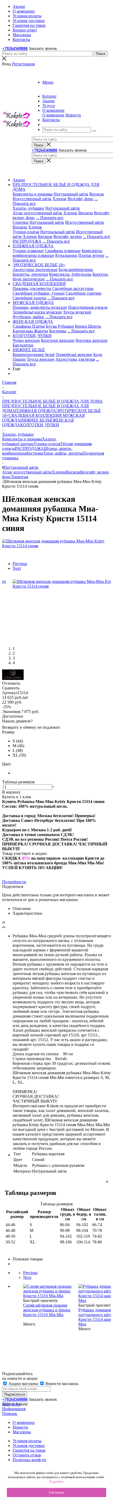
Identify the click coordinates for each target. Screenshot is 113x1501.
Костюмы (57, 331)
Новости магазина (61, 1383)
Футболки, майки (28, 317)
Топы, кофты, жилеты (63, 453)
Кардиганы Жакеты (30, 331)
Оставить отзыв (27, 1455)
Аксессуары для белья (75, 359)
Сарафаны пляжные (62, 250)
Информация (13, 1409)
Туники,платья (26, 232)
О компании (53, 115)
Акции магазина (23, 1383)
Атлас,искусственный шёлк (37, 213)
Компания (11, 1404)
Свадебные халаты (29, 298)
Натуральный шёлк (71, 194)
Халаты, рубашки (28, 208)
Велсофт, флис (81, 198)
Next (17, 568)
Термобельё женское (74, 354)
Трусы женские (40, 359)
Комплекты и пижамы (33, 194)
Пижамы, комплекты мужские (40, 307)
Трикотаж (19, 477)
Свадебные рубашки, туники (39, 293)
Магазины (22, 1432)
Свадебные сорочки (83, 293)
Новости (73, 115)
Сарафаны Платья (29, 326)
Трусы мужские (77, 312)
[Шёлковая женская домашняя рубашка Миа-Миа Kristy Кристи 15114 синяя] (56, 546)
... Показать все (49, 217)
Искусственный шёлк (32, 198)
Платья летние (91, 255)
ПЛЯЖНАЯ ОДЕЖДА (35, 410)
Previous (20, 563)
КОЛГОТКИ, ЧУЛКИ (39, 425)
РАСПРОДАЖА (27, 241)
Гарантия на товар (29, 1450)
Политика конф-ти (29, 1459)
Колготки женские (57, 340)
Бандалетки (23, 345)
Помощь (9, 1413)
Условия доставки (29, 1445)
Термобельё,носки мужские (37, 312)
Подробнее (56, 1481)
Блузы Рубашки (60, 326)
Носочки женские (91, 340)
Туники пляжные (28, 250)
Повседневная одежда (87, 307)
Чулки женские (26, 340)
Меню (47, 82)
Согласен (56, 1492)
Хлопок (59, 198)
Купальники (66, 255)
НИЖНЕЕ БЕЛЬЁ (36, 420)
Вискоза (96, 194)
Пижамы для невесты (32, 288)
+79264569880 (15, 48)
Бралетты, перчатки (30, 274)
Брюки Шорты (88, 326)
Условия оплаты (27, 1441)
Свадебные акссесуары (73, 288)
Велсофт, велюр (67, 236)
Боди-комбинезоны (76, 269)
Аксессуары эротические (35, 269)
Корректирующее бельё (34, 354)
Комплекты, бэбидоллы (70, 274)
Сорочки (20, 222)
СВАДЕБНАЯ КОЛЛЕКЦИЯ (35, 415)
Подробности (14, 882)
